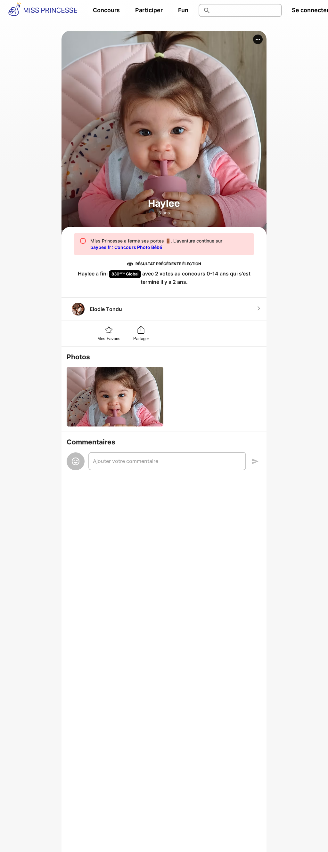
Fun (183, 10)
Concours (106, 10)
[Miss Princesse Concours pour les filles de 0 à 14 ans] (43, 10)
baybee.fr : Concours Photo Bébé (126, 247)
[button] (257, 39)
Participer (149, 10)
